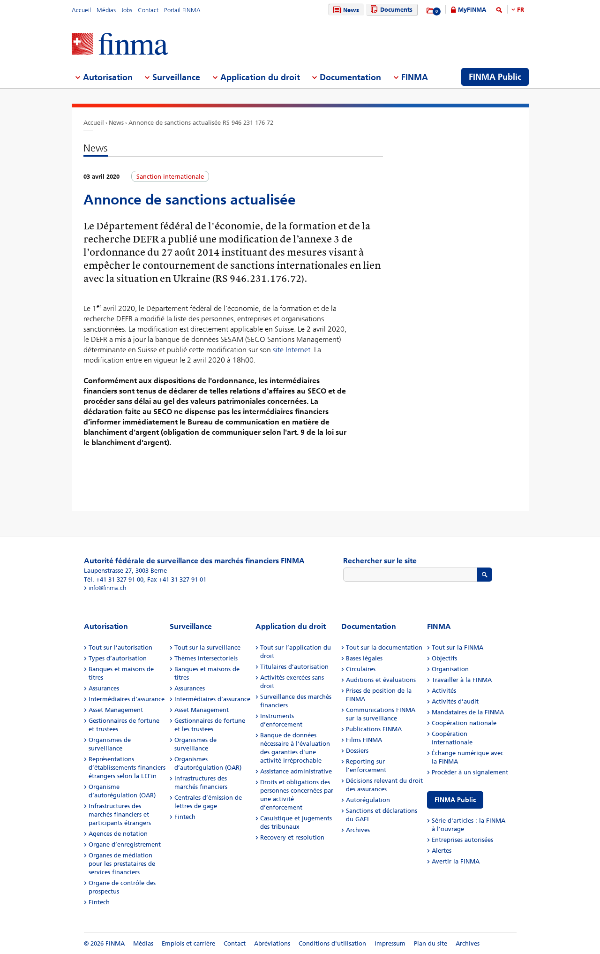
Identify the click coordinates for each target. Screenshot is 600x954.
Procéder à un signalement (470, 772)
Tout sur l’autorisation (120, 647)
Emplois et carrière (188, 943)
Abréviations (272, 943)
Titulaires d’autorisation (294, 666)
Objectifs (444, 658)
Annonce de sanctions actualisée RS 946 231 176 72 (200, 122)
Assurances (104, 688)
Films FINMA (364, 739)
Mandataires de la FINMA (468, 712)
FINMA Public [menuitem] (495, 77)
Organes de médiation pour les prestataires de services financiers (122, 864)
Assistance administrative (296, 771)
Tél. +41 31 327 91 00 (113, 579)
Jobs (126, 10)
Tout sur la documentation (384, 647)
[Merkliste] (430, 11)
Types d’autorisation (118, 658)
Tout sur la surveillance (207, 647)
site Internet (291, 349)
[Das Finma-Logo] (120, 45)
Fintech (99, 902)
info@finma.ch (107, 587)
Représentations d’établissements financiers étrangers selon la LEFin (127, 768)
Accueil (81, 10)
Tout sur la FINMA (457, 647)
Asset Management (116, 709)
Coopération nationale (464, 723)
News (351, 10)
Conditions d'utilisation (332, 943)
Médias (106, 10)
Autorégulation (368, 799)
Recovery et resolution (292, 837)
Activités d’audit (455, 701)
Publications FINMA (374, 729)
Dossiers (357, 750)
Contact (148, 10)
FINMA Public (455, 800)
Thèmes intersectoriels (206, 658)
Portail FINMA (182, 10)
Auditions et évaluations (381, 679)
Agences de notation (118, 833)
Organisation (450, 669)
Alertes (441, 850)
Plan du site (430, 943)
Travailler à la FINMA (462, 679)
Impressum (390, 943)
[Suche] (499, 11)
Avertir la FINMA (456, 861)
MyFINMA (472, 9)
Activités (444, 690)
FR (520, 9)
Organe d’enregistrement (125, 844)
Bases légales (364, 658)
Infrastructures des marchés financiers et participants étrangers (120, 814)
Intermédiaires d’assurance (127, 699)
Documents (396, 9)
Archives (358, 829)
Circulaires (360, 669)
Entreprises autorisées (462, 839)
